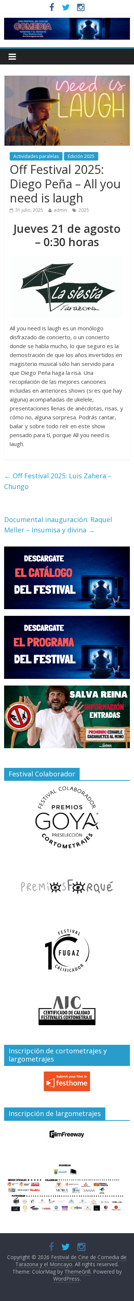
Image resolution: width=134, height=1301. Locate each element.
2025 (84, 210)
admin (60, 210)
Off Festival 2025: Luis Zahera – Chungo (58, 481)
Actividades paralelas (36, 156)
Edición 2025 (81, 156)
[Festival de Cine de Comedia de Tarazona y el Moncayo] (67, 22)
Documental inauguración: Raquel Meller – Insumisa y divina (58, 525)
